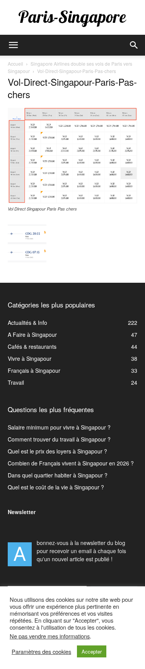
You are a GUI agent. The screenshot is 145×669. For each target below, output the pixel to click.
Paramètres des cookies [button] (41, 651)
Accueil (15, 63)
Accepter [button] (92, 651)
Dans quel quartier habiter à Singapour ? (57, 475)
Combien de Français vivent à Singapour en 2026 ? (71, 463)
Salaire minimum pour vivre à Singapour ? (59, 427)
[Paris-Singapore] (72, 18)
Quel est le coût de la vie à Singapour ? (56, 487)
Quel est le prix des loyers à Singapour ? (57, 451)
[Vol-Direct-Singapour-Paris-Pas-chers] (72, 201)
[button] (13, 45)
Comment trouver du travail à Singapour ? (59, 439)
